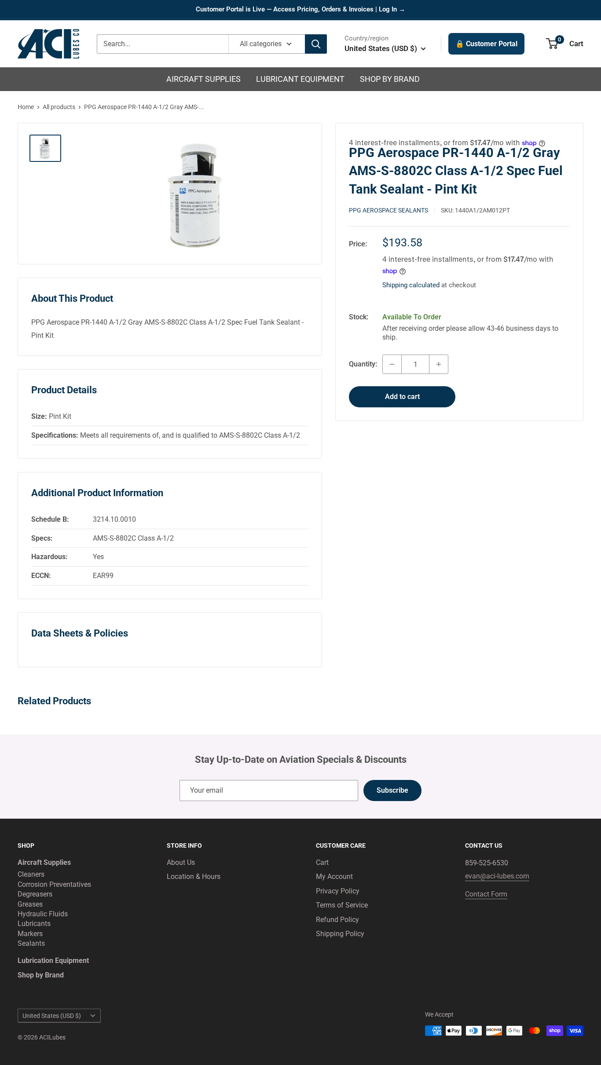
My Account (334, 876)
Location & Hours (193, 876)
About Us (181, 862)
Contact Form (486, 894)
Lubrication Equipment (53, 960)
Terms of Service (342, 905)
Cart (322, 862)
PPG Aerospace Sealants (388, 210)
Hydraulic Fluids (43, 914)
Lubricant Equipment (300, 79)
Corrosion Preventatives (54, 884)
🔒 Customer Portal (486, 44)
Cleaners (31, 874)
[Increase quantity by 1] (438, 364)
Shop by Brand (390, 79)
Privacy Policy (337, 891)
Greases (30, 904)
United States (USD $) (51, 1015)
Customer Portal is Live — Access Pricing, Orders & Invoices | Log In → (300, 9)
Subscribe (392, 790)
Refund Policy (337, 919)
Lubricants (34, 923)
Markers (30, 934)
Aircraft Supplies (203, 79)
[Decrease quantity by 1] (392, 364)
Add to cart (402, 396)
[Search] (316, 44)
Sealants (31, 943)
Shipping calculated (411, 285)
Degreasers (35, 894)
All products (59, 106)
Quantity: (363, 364)
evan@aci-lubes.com (497, 876)
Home (26, 106)
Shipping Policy (340, 934)
